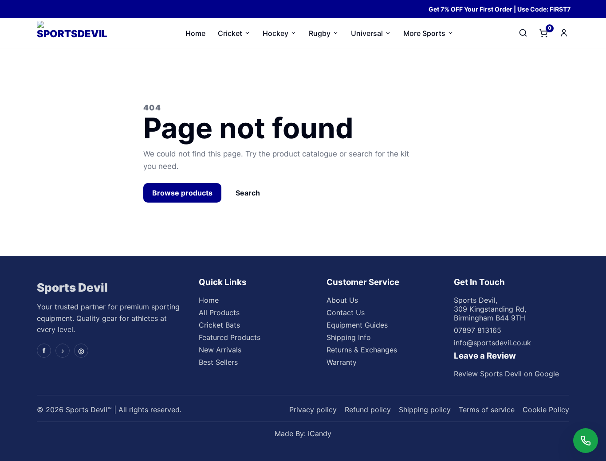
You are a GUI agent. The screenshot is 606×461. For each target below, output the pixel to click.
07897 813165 (477, 330)
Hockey (275, 33)
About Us (342, 300)
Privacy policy (313, 409)
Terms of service (487, 409)
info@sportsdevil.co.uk (492, 342)
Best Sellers (218, 362)
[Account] (564, 32)
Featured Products (229, 337)
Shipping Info (349, 337)
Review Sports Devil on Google (506, 373)
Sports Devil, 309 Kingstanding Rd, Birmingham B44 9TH (490, 309)
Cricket (230, 33)
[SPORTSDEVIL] (79, 33)
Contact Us (346, 312)
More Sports (424, 33)
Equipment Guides (357, 324)
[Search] (523, 32)
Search (248, 192)
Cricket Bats (219, 324)
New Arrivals (220, 349)
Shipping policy (425, 409)
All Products (219, 312)
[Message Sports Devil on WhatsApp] (585, 440)
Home (195, 33)
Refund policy (368, 409)
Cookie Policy (546, 409)
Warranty (342, 362)
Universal (367, 33)
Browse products (182, 192)
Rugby (320, 33)
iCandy (319, 433)
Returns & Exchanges (362, 349)
